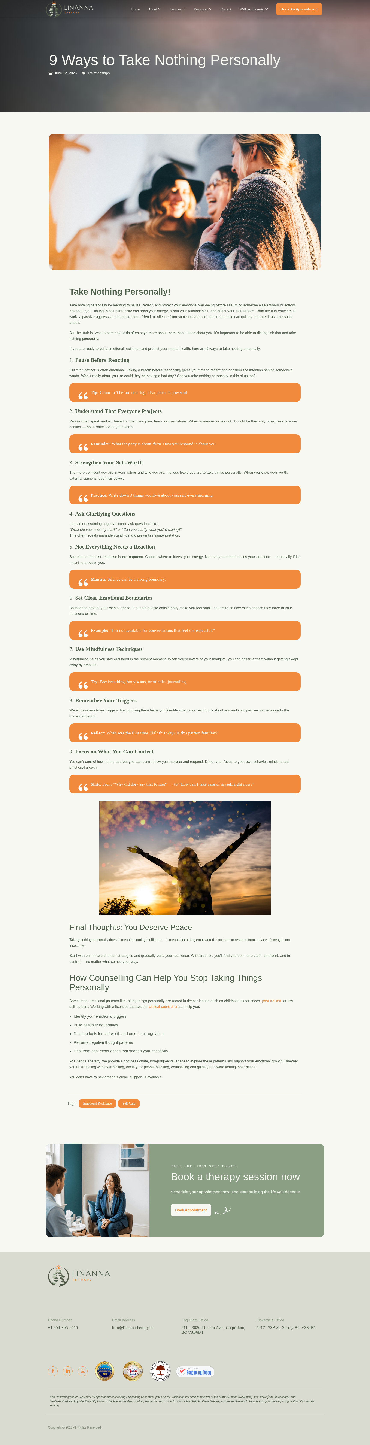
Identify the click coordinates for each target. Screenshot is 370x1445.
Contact (226, 9)
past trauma (271, 1001)
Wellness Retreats (251, 9)
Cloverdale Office (270, 1320)
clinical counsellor (163, 1007)
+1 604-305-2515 (63, 1327)
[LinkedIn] (68, 1371)
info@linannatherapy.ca (133, 1327)
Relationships (99, 73)
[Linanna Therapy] (194, 1371)
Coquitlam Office (194, 1320)
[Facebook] (53, 1371)
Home (135, 9)
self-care (128, 1103)
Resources (201, 9)
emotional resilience (97, 1103)
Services (175, 9)
